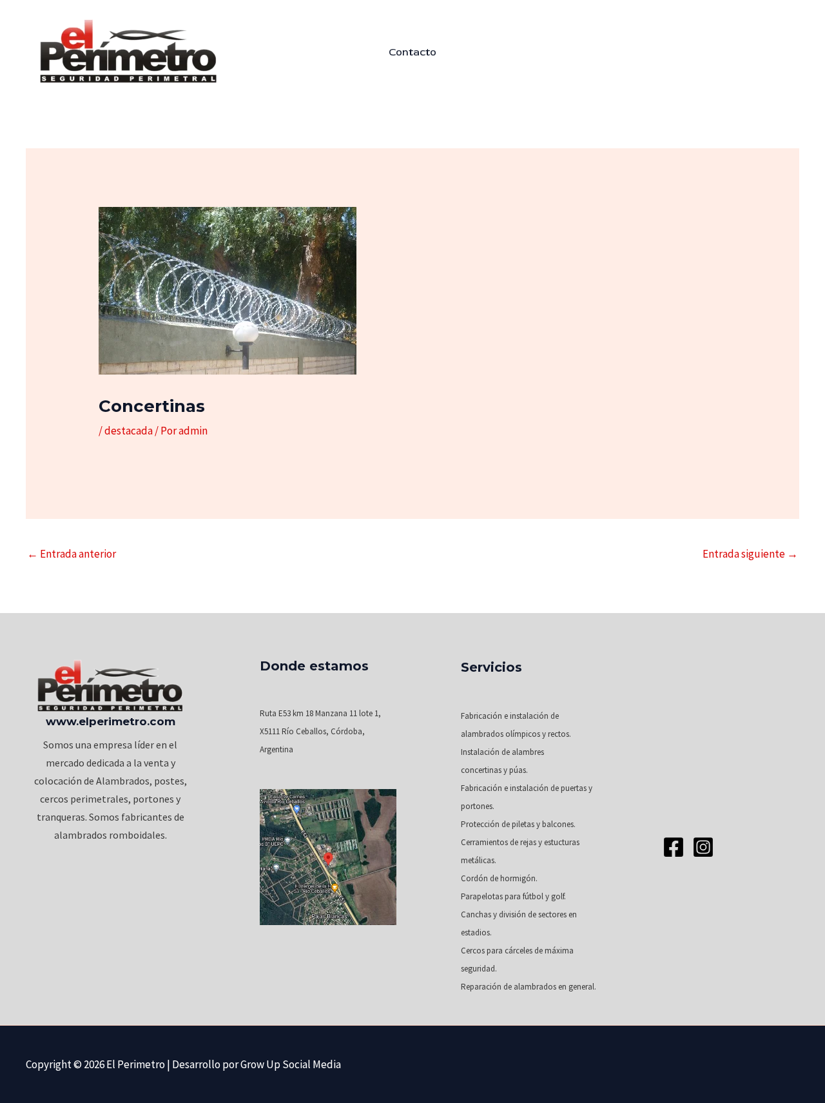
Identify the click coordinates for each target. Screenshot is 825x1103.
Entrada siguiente (750, 554)
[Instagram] (703, 847)
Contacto (412, 52)
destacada (128, 431)
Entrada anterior (71, 554)
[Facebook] (673, 847)
